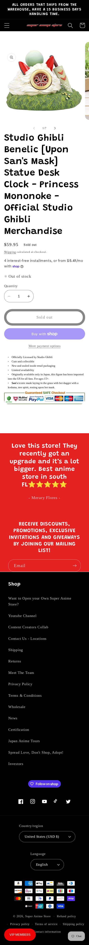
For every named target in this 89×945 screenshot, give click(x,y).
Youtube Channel (22, 616)
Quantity (11, 286)
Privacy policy (20, 924)
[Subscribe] (75, 565)
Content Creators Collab (28, 627)
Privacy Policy (20, 684)
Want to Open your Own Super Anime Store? (39, 601)
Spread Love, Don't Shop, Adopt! (36, 752)
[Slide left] (33, 128)
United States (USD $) (42, 837)
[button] (7, 25)
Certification (18, 730)
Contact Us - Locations (27, 639)
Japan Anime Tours (24, 741)
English (42, 864)
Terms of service (46, 924)
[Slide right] (55, 128)
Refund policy (66, 916)
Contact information (47, 931)
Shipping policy (73, 924)
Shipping (10, 251)
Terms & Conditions (25, 695)
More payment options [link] (45, 346)
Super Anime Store (38, 916)
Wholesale (16, 707)
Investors (15, 764)
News (12, 718)
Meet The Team (21, 673)
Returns (14, 661)
